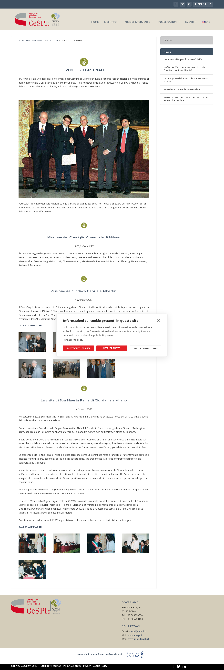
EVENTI (189, 22)
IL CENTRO (110, 22)
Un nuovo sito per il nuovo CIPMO (183, 59)
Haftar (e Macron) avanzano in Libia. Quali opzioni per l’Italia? (185, 69)
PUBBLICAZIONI (167, 22)
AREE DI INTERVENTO (137, 22)
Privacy (87, 665)
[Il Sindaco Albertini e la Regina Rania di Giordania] (32, 552)
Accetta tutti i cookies (78, 348)
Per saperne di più (73, 339)
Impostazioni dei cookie (145, 348)
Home (21, 40)
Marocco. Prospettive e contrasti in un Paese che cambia (186, 99)
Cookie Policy (100, 665)
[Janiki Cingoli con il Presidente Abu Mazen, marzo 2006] (32, 350)
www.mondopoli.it (138, 639)
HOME (95, 22)
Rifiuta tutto (112, 348)
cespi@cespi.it (137, 631)
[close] (158, 320)
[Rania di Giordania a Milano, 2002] (66, 552)
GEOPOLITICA (52, 40)
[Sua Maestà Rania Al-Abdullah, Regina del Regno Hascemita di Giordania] (135, 552)
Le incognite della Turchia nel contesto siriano (186, 80)
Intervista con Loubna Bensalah (182, 89)
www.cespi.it (135, 635)
